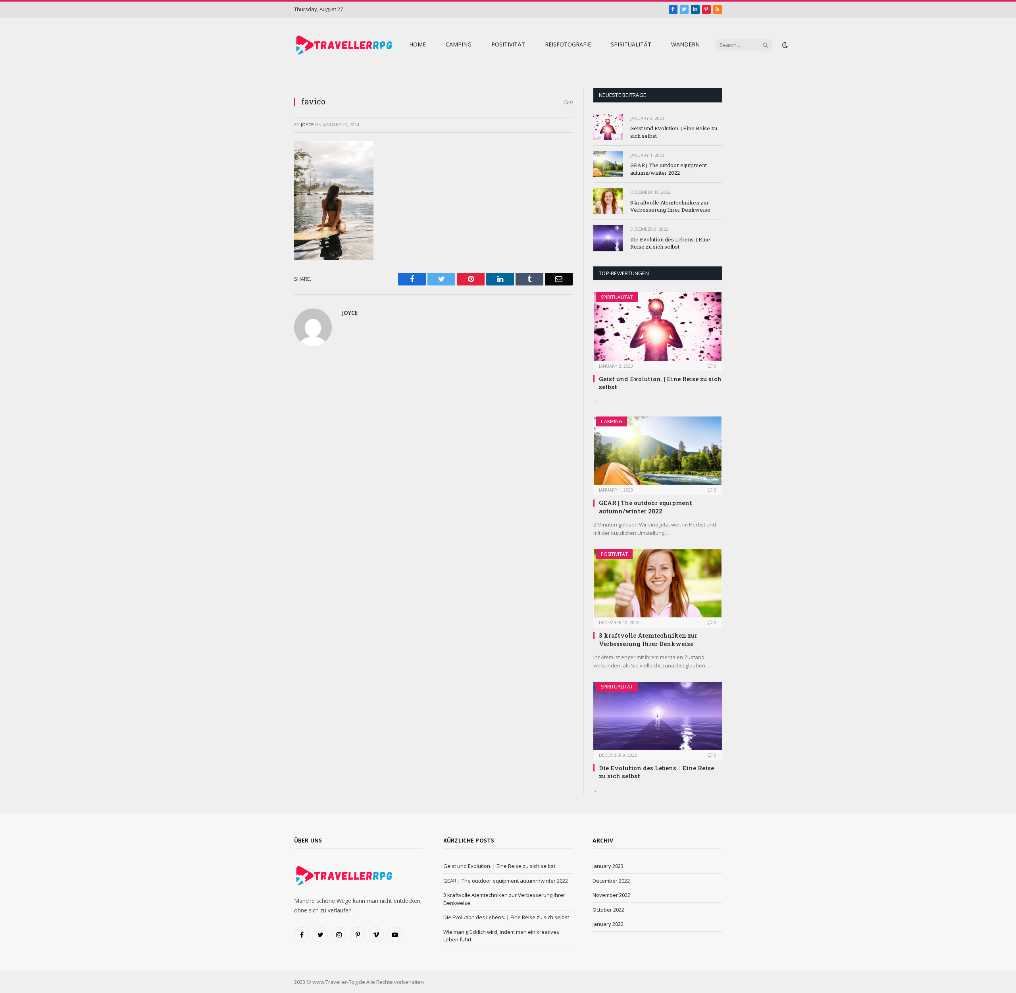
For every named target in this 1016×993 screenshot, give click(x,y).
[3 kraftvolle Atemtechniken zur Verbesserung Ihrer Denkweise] (608, 201)
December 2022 (611, 880)
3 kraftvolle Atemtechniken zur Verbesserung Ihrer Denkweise (670, 206)
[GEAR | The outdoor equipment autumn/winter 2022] (608, 164)
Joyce (307, 124)
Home (417, 44)
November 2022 (611, 895)
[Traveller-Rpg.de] (343, 45)
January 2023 (608, 866)
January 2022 (608, 923)
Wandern (685, 44)
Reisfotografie (568, 44)
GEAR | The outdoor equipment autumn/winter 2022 (668, 169)
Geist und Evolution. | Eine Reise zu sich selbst (673, 132)
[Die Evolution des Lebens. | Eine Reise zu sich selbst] (608, 238)
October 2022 (608, 909)
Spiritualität (631, 44)
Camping (458, 44)
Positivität (508, 44)
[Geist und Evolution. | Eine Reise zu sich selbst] (608, 127)
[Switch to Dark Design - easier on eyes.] (784, 45)
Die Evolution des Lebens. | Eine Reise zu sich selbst (670, 243)
